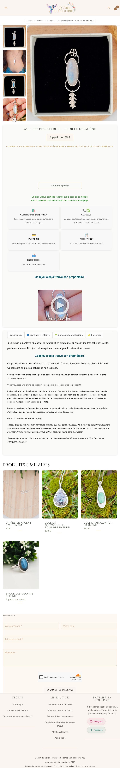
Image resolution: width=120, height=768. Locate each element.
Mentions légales (60, 732)
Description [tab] (16, 335)
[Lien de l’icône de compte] (108, 8)
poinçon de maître (65, 438)
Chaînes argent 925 (17, 378)
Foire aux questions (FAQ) (60, 710)
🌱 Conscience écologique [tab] (69, 335)
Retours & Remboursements (60, 716)
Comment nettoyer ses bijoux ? (17, 716)
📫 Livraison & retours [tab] (38, 335)
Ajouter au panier (60, 185)
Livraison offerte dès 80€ (60, 704)
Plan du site (60, 738)
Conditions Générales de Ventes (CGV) (60, 724)
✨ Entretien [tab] (94, 335)
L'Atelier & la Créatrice (17, 710)
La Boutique (17, 704)
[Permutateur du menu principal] (6, 8)
